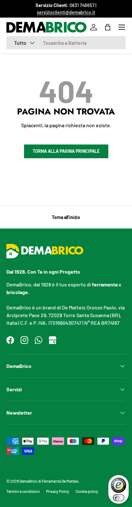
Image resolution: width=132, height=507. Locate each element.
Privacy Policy (57, 491)
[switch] (118, 497)
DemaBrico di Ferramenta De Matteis (49, 481)
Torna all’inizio (66, 217)
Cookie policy (87, 491)
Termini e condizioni (23, 491)
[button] (108, 27)
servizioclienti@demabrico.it (66, 12)
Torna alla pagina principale (66, 151)
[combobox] (66, 42)
